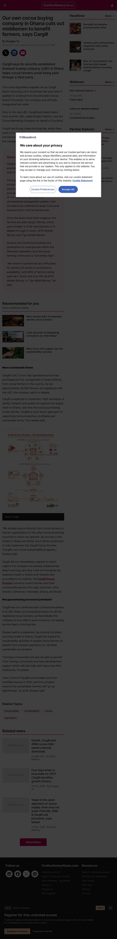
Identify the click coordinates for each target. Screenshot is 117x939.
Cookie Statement (82, 180)
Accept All (68, 189)
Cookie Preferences (43, 189)
